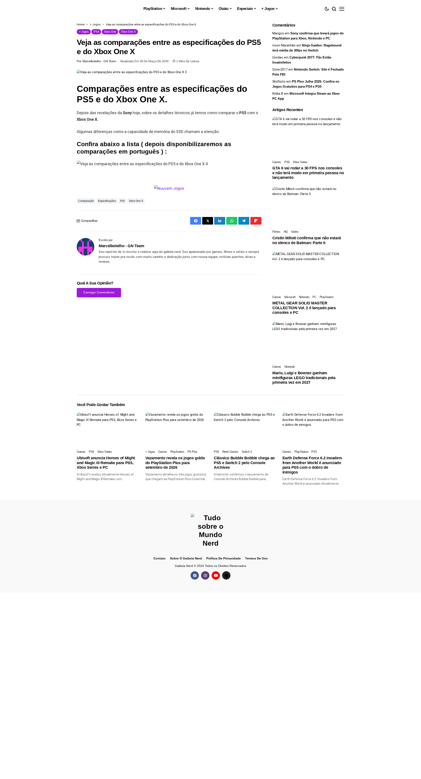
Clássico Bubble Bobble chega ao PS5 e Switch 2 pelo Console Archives (244, 463)
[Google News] (226, 575)
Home (80, 24)
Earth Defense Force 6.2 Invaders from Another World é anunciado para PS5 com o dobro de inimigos (312, 465)
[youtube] (216, 575)
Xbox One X (136, 200)
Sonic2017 (279, 70)
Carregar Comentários (98, 292)
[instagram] (205, 575)
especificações (107, 200)
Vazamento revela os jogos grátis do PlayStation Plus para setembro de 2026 (175, 463)
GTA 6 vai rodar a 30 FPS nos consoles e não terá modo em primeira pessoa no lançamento (308, 173)
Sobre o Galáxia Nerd (186, 558)
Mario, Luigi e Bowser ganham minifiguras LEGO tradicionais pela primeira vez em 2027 (303, 378)
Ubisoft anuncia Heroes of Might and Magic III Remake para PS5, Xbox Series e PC (106, 463)
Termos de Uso (256, 558)
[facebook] (195, 575)
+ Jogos (95, 24)
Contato (159, 558)
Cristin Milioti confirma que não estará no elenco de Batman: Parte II (306, 240)
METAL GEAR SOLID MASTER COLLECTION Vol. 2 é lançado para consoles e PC (303, 308)
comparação (86, 200)
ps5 (122, 200)
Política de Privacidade (223, 558)
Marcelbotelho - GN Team (99, 61)
